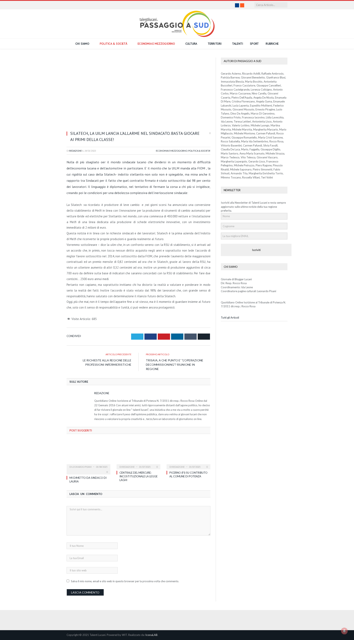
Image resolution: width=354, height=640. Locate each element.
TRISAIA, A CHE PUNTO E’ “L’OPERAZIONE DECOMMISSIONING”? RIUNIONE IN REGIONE (174, 365)
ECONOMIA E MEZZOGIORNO (156, 43)
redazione (178, 466)
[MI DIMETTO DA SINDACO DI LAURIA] (88, 454)
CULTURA (191, 43)
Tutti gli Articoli (230, 317)
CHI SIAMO (82, 43)
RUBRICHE (272, 43)
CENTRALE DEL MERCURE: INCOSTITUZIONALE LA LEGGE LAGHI (138, 476)
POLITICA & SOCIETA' (199, 150)
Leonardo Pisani (82, 466)
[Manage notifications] (344, 631)
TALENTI (237, 43)
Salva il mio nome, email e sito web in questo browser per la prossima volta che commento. (125, 581)
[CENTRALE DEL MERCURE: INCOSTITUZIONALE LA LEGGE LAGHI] (138, 454)
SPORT (254, 43)
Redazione (75, 150)
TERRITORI (215, 43)
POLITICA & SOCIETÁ (113, 43)
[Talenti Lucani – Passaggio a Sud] (177, 23)
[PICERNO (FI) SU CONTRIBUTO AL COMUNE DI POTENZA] (188, 454)
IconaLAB (151, 635)
